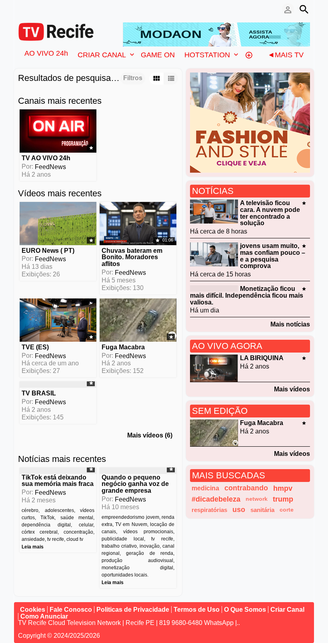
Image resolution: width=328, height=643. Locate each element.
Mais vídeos (292, 389)
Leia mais (33, 547)
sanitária (262, 509)
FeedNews (50, 166)
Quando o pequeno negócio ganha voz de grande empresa (135, 484)
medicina (205, 488)
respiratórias (209, 509)
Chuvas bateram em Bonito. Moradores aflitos (132, 257)
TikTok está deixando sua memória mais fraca (58, 480)
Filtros (132, 78)
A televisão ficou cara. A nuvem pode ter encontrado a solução (270, 213)
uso (238, 510)
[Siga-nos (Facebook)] (22, 9)
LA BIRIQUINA (262, 358)
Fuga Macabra (123, 347)
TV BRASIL (39, 393)
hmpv (282, 488)
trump (283, 499)
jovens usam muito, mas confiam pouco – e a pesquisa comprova (272, 255)
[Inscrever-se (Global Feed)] (34, 9)
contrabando (246, 488)
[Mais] (249, 54)
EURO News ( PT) (48, 250)
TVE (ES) (35, 347)
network (257, 499)
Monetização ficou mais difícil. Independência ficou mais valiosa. (246, 295)
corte (287, 509)
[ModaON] (216, 33)
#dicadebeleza (216, 499)
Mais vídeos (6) (149, 435)
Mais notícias (290, 324)
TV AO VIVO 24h (46, 158)
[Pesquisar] (304, 9)
